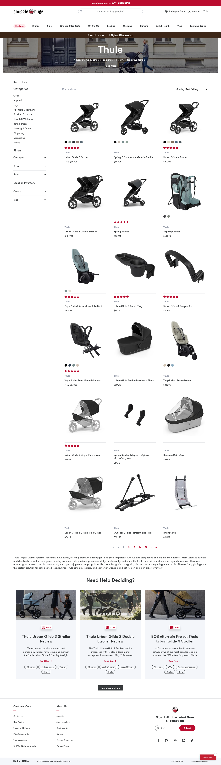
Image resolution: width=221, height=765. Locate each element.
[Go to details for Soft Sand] (69, 291)
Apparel (17, 100)
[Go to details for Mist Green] (127, 142)
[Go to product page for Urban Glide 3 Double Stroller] (85, 192)
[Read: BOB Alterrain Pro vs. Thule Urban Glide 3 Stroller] (175, 604)
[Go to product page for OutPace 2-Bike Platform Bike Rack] (134, 493)
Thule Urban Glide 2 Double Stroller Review (110, 638)
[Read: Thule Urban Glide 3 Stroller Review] (46, 604)
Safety (17, 142)
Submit (187, 728)
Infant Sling (169, 532)
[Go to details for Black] (115, 142)
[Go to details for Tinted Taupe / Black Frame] (77, 142)
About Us (60, 716)
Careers (59, 734)
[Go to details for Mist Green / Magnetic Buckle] (69, 142)
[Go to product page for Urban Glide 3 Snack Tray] (134, 266)
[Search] (81, 11)
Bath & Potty (20, 123)
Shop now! (124, 2)
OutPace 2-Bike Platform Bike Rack (133, 532)
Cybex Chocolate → (122, 35)
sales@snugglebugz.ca (199, 761)
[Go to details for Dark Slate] (180, 142)
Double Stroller (108, 667)
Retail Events (61, 728)
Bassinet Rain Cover (174, 455)
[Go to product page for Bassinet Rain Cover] (184, 415)
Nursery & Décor (22, 128)
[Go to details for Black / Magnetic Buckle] (66, 142)
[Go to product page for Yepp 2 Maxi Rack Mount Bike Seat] (85, 266)
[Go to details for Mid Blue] (123, 142)
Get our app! (208, 757)
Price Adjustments (21, 734)
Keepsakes (19, 137)
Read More (110, 65)
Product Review (47, 667)
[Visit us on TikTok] (192, 740)
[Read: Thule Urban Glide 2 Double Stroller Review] (110, 604)
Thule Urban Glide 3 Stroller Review (46, 638)
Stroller (63, 667)
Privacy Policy (62, 746)
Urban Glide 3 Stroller (76, 157)
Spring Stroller (121, 231)
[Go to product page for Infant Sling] (184, 493)
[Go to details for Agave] (168, 216)
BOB (170, 667)
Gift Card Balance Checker (25, 746)
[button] (72, 147)
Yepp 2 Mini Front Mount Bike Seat (83, 380)
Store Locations (63, 722)
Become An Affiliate (64, 740)
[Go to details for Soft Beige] (119, 142)
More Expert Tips (110, 688)
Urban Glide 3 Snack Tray (128, 306)
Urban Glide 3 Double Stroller (81, 231)
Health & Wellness (23, 119)
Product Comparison (186, 667)
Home (15, 82)
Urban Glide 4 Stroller (175, 157)
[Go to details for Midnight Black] (168, 365)
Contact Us (18, 716)
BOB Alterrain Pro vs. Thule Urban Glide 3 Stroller (174, 638)
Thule (67, 152)
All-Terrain (31, 667)
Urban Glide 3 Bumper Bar (177, 306)
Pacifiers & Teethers (24, 109)
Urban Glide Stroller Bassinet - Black (134, 380)
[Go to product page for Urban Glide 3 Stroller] (85, 117)
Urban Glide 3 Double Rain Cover (83, 532)
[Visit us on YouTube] (175, 740)
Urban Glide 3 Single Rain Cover (82, 455)
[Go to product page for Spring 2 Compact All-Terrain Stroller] (134, 117)
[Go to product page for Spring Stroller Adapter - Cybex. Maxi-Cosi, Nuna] (134, 415)
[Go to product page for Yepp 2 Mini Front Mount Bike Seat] (85, 340)
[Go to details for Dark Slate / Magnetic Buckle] (81, 142)
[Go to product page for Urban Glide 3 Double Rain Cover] (85, 493)
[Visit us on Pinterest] (183, 740)
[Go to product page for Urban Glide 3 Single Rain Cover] (85, 415)
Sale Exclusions (20, 740)
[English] (17, 761)
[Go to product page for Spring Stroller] (134, 192)
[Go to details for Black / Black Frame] (73, 142)
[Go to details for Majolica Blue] (69, 365)
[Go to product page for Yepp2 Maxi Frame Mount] (184, 340)
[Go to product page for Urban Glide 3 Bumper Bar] (184, 266)
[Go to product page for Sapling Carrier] (184, 192)
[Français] (25, 761)
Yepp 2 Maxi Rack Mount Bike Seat (83, 306)
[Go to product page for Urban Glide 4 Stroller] (184, 117)
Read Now (45, 661)
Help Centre (18, 722)
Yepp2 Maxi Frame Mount (177, 380)
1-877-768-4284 (177, 761)
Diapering (18, 133)
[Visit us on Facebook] (158, 740)
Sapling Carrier (171, 231)
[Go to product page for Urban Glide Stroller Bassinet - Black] (134, 340)
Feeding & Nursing (23, 114)
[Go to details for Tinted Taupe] (172, 142)
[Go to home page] (28, 11)
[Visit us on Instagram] (166, 740)
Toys (15, 105)
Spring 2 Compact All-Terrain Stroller (134, 157)
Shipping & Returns (21, 728)
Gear (16, 95)
